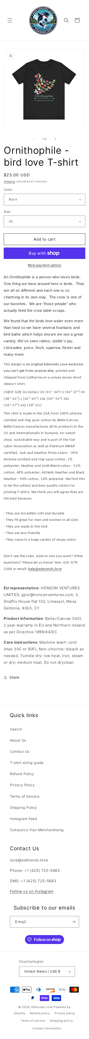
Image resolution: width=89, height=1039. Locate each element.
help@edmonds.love (45, 569)
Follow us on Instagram (31, 891)
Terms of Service (25, 796)
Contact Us (19, 751)
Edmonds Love (42, 1007)
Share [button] (14, 677)
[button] (9, 20)
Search (16, 729)
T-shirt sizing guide (27, 762)
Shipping (9, 181)
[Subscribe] (73, 922)
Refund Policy (22, 774)
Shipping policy (61, 1020)
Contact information (46, 1028)
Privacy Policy (22, 785)
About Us (18, 740)
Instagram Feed (23, 819)
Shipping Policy (23, 807)
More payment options (44, 265)
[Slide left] (33, 138)
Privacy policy (65, 1013)
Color (8, 189)
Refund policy (40, 1013)
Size (7, 212)
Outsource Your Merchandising (37, 830)
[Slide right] (55, 138)
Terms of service (33, 1020)
